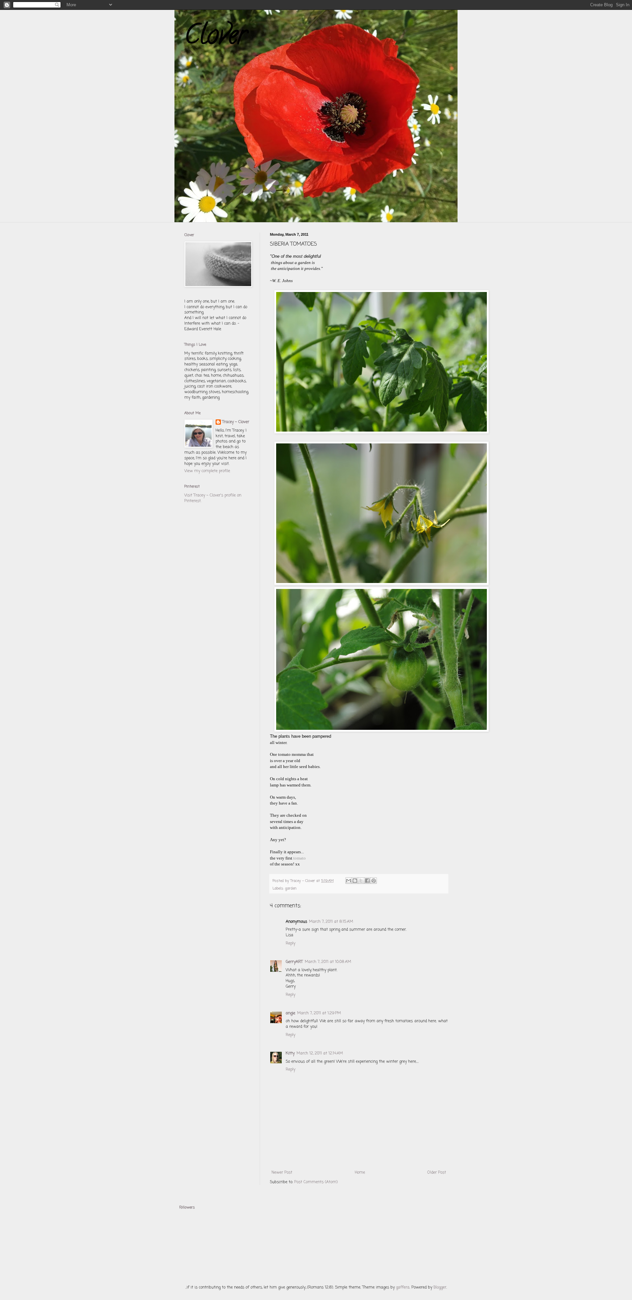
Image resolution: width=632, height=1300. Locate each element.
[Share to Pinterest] (373, 880)
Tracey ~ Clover (235, 422)
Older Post (436, 1173)
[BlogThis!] (355, 880)
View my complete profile (207, 471)
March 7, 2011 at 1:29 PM (319, 1013)
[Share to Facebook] (367, 880)
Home (360, 1173)
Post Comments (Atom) (316, 1182)
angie (290, 1013)
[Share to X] (361, 880)
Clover (215, 37)
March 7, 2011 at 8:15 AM (331, 922)
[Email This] (348, 880)
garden (291, 888)
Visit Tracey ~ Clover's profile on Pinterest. (212, 498)
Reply (290, 943)
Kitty (290, 1053)
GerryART (294, 962)
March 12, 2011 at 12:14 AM (320, 1053)
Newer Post (282, 1173)
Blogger (440, 1287)
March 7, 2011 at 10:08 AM (328, 962)
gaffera (402, 1287)
